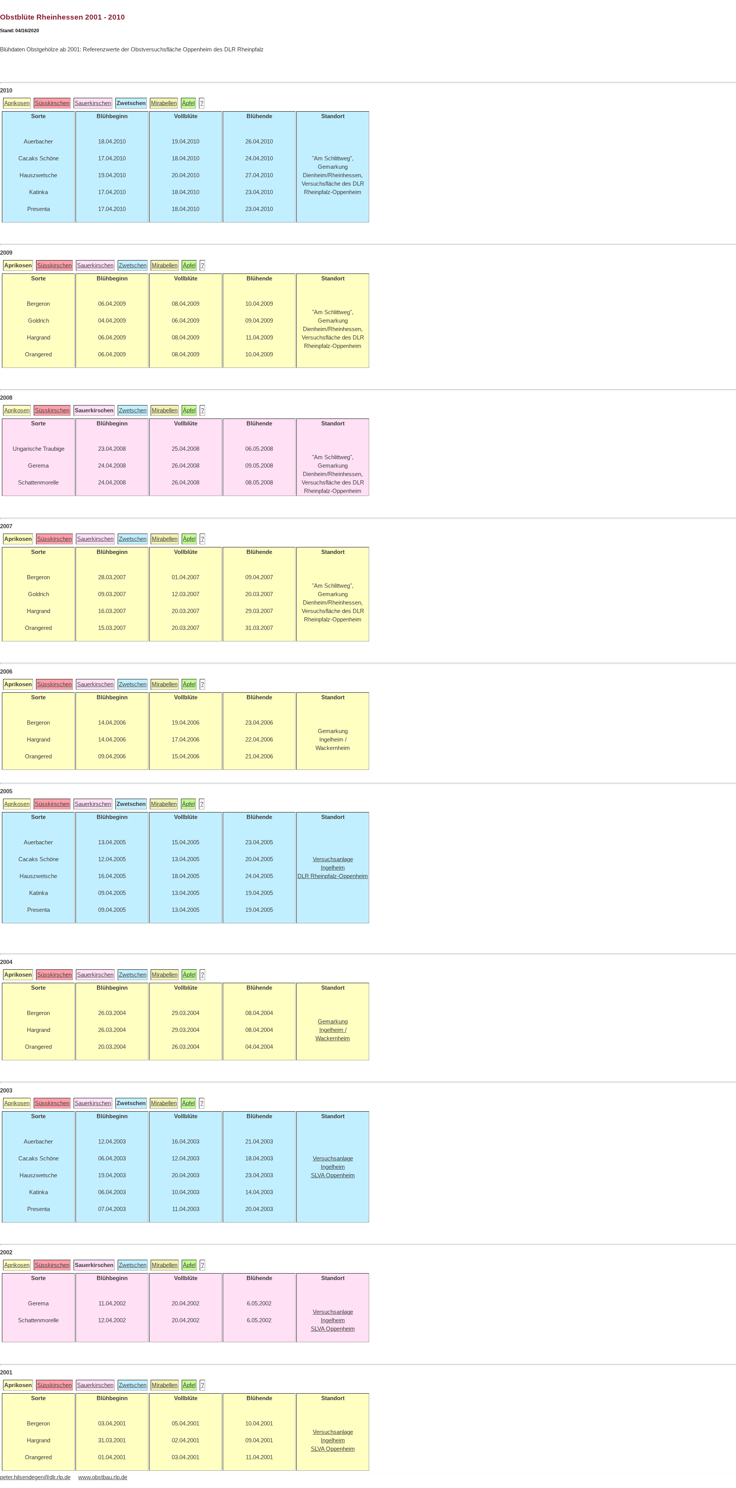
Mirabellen (164, 103)
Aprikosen (17, 103)
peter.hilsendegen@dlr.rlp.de (35, 1477)
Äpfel (188, 103)
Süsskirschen (52, 103)
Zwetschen (132, 265)
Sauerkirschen (93, 103)
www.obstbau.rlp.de (102, 1477)
